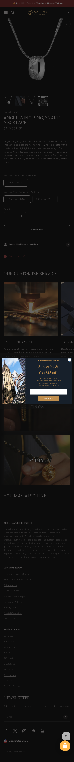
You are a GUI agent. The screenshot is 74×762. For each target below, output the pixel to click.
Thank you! (48, 398)
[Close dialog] (69, 359)
